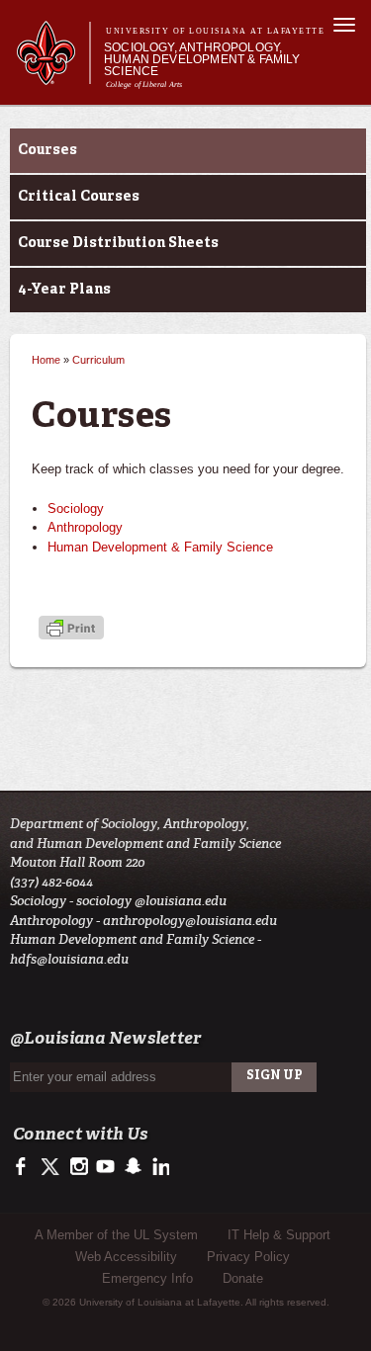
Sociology (75, 508)
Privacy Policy (248, 1256)
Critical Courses (78, 197)
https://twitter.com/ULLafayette (52, 1167)
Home (46, 360)
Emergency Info (147, 1278)
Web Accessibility (126, 1256)
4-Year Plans (64, 289)
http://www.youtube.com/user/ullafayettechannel (105, 1167)
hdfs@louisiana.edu (69, 959)
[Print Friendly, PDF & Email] (71, 629)
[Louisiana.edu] (53, 75)
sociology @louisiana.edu (151, 900)
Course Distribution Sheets (118, 243)
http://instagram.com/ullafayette (78, 1167)
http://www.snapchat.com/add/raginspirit (132, 1167)
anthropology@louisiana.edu (190, 920)
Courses (47, 150)
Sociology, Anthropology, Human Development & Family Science (202, 59)
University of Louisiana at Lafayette (215, 31)
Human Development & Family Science (160, 547)
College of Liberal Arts (144, 84)
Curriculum (98, 360)
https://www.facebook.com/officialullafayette (25, 1167)
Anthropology (85, 527)
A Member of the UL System (116, 1234)
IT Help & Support (279, 1234)
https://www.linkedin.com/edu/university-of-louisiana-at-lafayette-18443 (158, 1167)
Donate (243, 1278)
